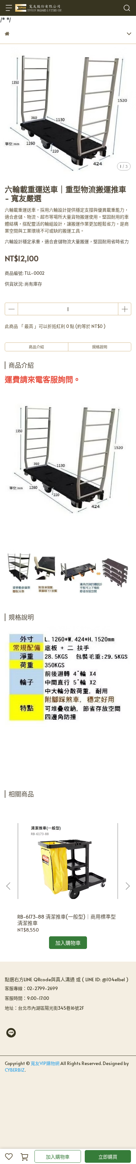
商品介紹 (36, 346)
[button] (127, 886)
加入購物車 (58, 1156)
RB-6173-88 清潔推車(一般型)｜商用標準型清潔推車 (66, 919)
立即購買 (107, 1156)
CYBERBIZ (15, 1070)
